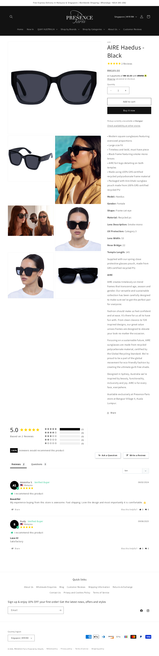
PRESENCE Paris (20, 649)
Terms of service (81, 649)
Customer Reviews (76, 587)
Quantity (111, 84)
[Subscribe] (60, 610)
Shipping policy (97, 649)
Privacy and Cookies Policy (77, 592)
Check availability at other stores (123, 125)
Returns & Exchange (123, 587)
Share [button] (113, 412)
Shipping (111, 79)
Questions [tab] (36, 464)
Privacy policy (66, 649)
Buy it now (129, 110)
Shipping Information (99, 587)
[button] (11, 16)
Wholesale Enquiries (46, 587)
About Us (28, 587)
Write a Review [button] (138, 455)
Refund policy (52, 649)
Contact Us (55, 592)
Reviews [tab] (16, 464)
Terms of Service (101, 592)
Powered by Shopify (36, 649)
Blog (61, 587)
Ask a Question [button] (109, 455)
